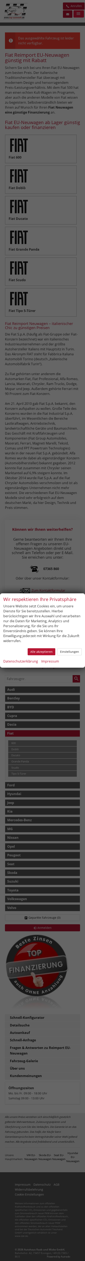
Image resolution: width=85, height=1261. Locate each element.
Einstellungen (69, 652)
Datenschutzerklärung (20, 661)
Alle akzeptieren (41, 652)
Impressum (50, 661)
